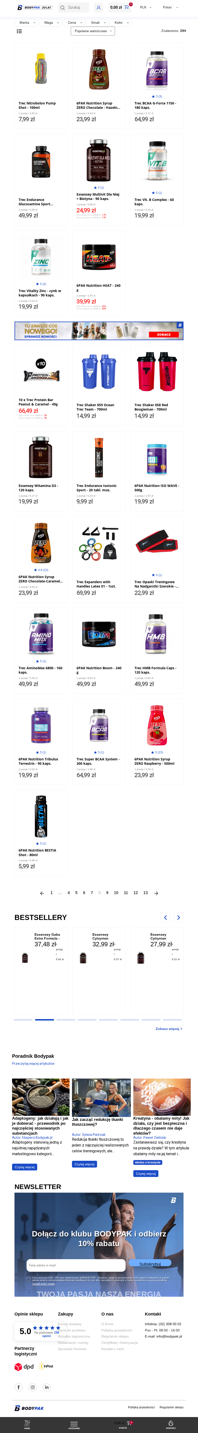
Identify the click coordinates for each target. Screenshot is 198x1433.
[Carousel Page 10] (23, 1020)
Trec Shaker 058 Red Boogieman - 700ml (151, 407)
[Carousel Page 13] (87, 1020)
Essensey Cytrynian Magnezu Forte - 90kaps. (163, 940)
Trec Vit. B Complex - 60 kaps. (154, 201)
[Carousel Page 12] (66, 1020)
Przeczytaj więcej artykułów (33, 1064)
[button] (73, 7)
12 (136, 893)
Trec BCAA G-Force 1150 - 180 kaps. (155, 105)
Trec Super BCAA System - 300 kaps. (98, 761)
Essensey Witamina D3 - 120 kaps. (38, 487)
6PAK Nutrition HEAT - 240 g (98, 287)
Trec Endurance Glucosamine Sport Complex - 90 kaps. (34, 204)
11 (126, 893)
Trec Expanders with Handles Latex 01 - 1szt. (96, 584)
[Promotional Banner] (99, 330)
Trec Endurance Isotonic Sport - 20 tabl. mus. (97, 487)
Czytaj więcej (25, 1167)
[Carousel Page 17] (172, 1020)
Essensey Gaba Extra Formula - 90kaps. (47, 938)
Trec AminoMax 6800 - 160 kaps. (40, 670)
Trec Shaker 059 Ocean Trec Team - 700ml (95, 407)
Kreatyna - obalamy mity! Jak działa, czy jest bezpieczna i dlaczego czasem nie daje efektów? (161, 1126)
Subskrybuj (150, 1264)
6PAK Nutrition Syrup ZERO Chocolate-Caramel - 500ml (40, 581)
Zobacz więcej (167, 1029)
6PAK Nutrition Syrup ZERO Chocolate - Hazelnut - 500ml (99, 107)
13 (145, 893)
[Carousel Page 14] (108, 1020)
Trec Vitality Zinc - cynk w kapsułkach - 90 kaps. (40, 292)
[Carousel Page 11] (44, 1020)
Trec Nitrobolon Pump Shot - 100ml (37, 105)
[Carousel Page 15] (129, 1020)
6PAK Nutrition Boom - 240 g (99, 670)
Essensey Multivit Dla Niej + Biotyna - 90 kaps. (98, 196)
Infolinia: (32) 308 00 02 (163, 1324)
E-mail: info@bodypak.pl (163, 1336)
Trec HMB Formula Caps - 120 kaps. (155, 670)
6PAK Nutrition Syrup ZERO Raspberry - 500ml (154, 761)
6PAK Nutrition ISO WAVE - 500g (156, 487)
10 (116, 893)
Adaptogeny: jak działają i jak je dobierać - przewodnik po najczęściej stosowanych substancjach (40, 1126)
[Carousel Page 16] (150, 1020)
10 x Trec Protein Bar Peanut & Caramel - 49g (38, 401)
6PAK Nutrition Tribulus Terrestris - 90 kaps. (38, 761)
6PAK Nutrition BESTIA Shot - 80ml (37, 852)
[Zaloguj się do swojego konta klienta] (98, 7)
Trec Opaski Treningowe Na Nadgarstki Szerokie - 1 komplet (156, 586)
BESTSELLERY (40, 917)
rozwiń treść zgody (43, 1283)
